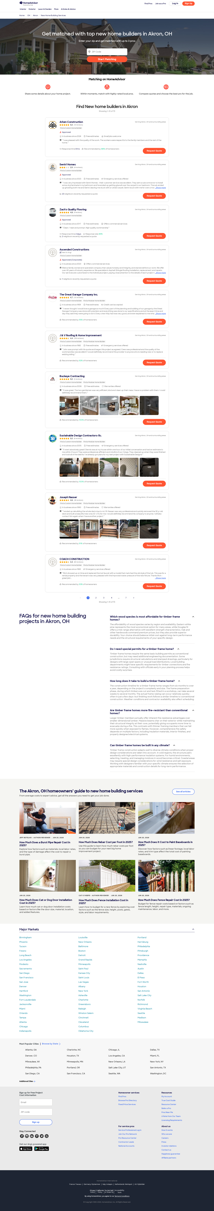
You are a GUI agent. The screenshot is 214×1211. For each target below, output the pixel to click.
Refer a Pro (166, 1108)
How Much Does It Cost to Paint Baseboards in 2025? (165, 844)
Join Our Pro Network (127, 1134)
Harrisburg (143, 942)
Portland (142, 937)
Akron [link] (35, 15)
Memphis (142, 959)
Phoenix (23, 942)
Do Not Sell (109, 1191)
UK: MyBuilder (139, 1184)
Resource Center (168, 1104)
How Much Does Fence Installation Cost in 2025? (103, 902)
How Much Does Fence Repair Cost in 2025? (164, 900)
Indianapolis (25, 1031)
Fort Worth (143, 982)
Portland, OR (73, 1067)
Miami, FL (155, 1055)
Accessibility (119, 1191)
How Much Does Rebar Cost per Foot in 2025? (106, 842)
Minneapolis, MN (75, 1061)
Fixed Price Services (127, 1104)
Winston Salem (86, 1013)
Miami (22, 1008)
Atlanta (23, 1022)
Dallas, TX (155, 1050)
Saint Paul (83, 968)
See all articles (183, 791)
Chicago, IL (114, 1050)
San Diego (24, 973)
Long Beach (25, 955)
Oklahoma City (85, 1031)
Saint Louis (83, 977)
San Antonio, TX (158, 1067)
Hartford (23, 991)
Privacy (92, 1191)
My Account (166, 1096)
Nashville (142, 964)
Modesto (23, 964)
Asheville (82, 995)
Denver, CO (31, 1055)
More (56, 9)
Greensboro (84, 1004)
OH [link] (28, 15)
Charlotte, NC (74, 1050)
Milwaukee (143, 1022)
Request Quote (154, 151)
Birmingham (25, 937)
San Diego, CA (32, 1073)
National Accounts (126, 1146)
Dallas (141, 973)
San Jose (23, 982)
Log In (175, 3)
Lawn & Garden (45, 9)
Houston (142, 986)
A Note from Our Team (171, 1116)
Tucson (22, 946)
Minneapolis (84, 964)
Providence (143, 955)
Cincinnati (83, 1017)
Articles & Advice (68, 9)
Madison (142, 1017)
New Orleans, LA (116, 1061)
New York (83, 991)
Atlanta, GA (31, 1050)
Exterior (32, 9)
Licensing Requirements (171, 1120)
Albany (81, 986)
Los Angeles (25, 959)
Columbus (83, 1026)
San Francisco (26, 977)
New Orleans (85, 942)
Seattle (141, 1013)
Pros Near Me (167, 1112)
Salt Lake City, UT (117, 1067)
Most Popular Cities (29, 1044)
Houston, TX (73, 1055)
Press (163, 1142)
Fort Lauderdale (27, 1000)
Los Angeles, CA (116, 1055)
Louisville (83, 937)
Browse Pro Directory (127, 1100)
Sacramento (25, 968)
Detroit (82, 955)
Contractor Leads (126, 1142)
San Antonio (144, 991)
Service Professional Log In (129, 1130)
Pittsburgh (143, 951)
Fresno (22, 951)
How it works (167, 1130)
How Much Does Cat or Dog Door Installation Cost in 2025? (45, 901)
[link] (107, 124)
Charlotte (83, 1000)
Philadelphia (144, 946)
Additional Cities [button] (26, 1081)
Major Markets (29, 929)
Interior (23, 9)
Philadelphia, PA (33, 1067)
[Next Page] (133, 597)
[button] (69, 405)
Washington (25, 995)
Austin (141, 968)
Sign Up (188, 3)
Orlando (23, 1013)
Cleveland (83, 1022)
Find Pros (122, 1096)
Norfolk (141, 1000)
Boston (82, 951)
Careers (164, 1138)
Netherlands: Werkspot (123, 1184)
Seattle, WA (114, 1073)
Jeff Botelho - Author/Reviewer (34, 838)
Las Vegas (83, 982)
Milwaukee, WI (32, 1061)
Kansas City (84, 973)
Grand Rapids (85, 959)
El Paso (141, 977)
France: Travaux (75, 1184)
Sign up (36, 1122)
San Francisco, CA (76, 1073)
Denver (23, 986)
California (100, 1191)
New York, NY (157, 1061)
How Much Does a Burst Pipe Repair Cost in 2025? (44, 844)
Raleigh (82, 1008)
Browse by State (50, 1043)
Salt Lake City (144, 995)
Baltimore (83, 946)
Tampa (22, 1017)
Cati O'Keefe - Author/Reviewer (94, 896)
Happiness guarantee (170, 1154)
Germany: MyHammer (92, 1184)
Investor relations (168, 1146)
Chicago (23, 1026)
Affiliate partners (168, 1158)
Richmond (143, 1004)
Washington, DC (158, 1073)
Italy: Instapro (107, 1184)
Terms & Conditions (122, 1196)
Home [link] (22, 15)
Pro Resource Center (127, 1138)
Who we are (166, 1134)
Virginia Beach (145, 1008)
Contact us (166, 1150)
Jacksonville (25, 1004)
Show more (161, 188)
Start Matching (107, 59)
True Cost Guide (168, 1100)
